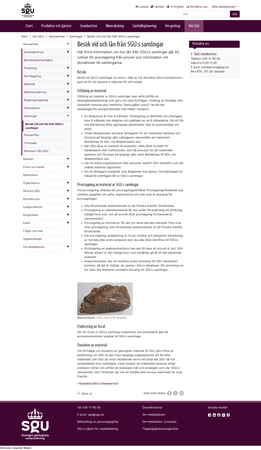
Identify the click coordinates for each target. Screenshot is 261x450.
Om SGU (194, 26)
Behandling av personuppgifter (98, 421)
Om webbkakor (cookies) (159, 421)
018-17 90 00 (91, 407)
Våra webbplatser (223, 6)
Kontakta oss (198, 6)
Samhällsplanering (144, 26)
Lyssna (143, 6)
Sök (234, 14)
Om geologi (172, 26)
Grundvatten (88, 26)
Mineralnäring (115, 26)
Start (29, 26)
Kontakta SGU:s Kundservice (98, 383)
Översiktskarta (152, 407)
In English (177, 6)
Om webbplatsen (153, 414)
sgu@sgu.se (96, 414)
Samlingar (76, 36)
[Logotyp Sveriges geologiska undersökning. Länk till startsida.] (39, 10)
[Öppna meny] (68, 53)
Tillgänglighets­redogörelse (160, 428)
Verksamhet (57, 36)
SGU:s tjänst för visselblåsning (97, 428)
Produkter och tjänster (56, 26)
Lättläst (159, 6)
